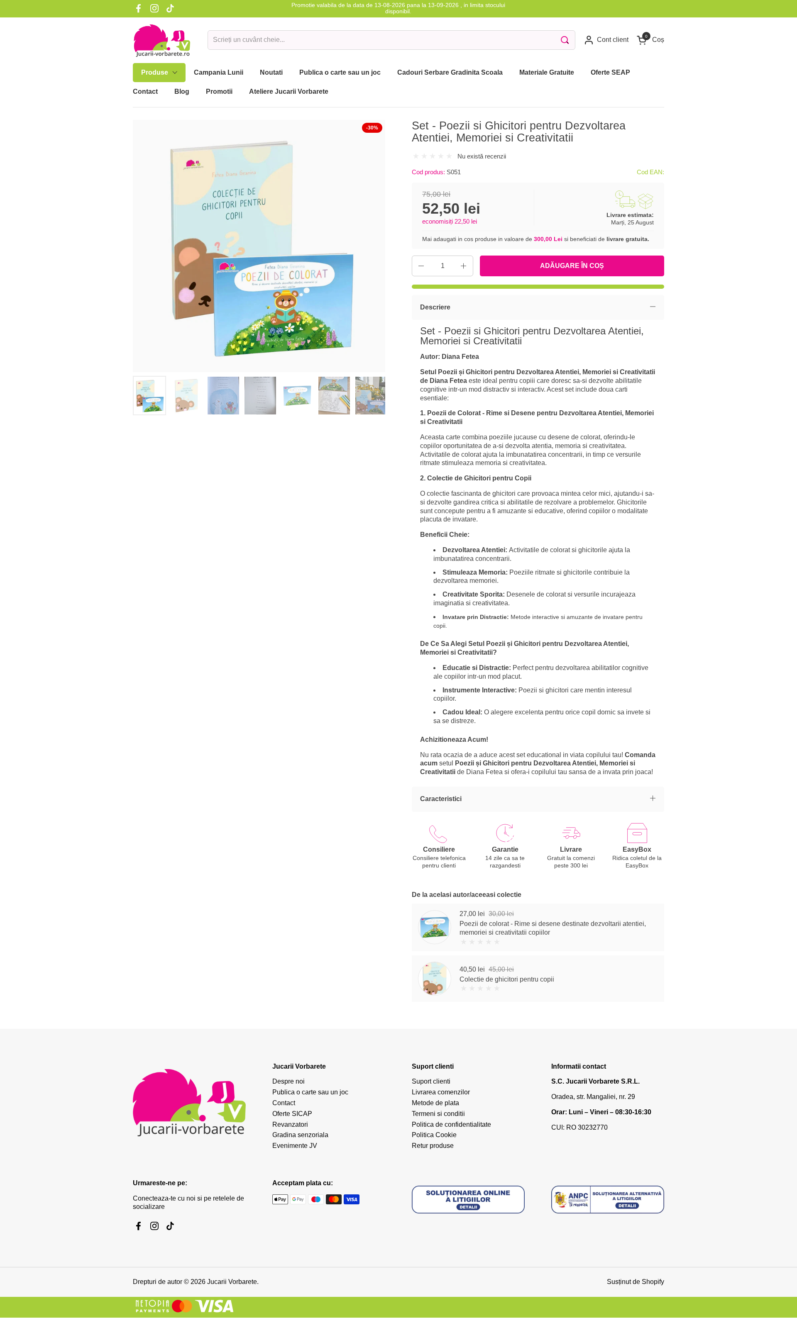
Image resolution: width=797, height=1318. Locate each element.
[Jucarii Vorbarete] (162, 40)
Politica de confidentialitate (451, 1124)
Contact (283, 1102)
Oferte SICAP (292, 1113)
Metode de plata (435, 1102)
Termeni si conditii (438, 1113)
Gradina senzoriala (300, 1134)
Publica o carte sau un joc (310, 1092)
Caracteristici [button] (441, 798)
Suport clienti (431, 1081)
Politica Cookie (434, 1134)
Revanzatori (290, 1124)
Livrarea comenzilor (441, 1092)
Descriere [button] (435, 307)
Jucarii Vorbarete (232, 1281)
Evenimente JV (294, 1145)
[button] (650, 40)
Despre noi (288, 1081)
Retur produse (433, 1145)
